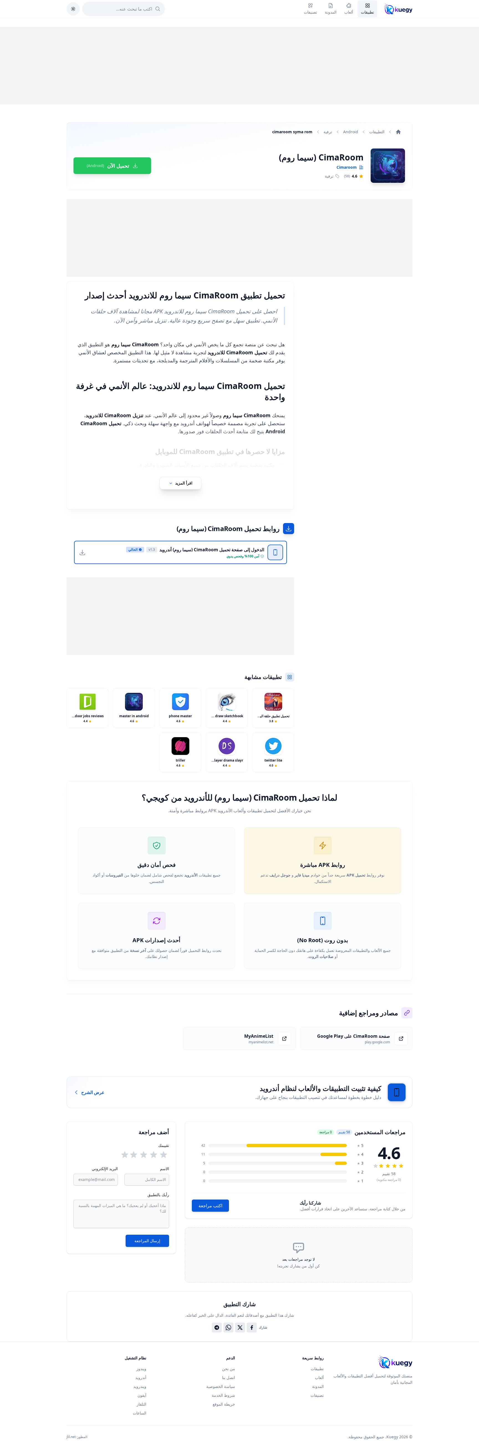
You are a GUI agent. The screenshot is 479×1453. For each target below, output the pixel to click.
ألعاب (319, 1377)
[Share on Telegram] (217, 1327)
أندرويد (140, 1377)
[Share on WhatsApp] (228, 1327)
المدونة (318, 1386)
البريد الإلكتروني (105, 1168)
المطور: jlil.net (77, 1437)
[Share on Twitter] (240, 1327)
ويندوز (141, 1368)
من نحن (228, 1368)
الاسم (164, 1168)
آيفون (141, 1395)
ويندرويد (139, 1386)
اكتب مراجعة (210, 1206)
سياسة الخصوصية (220, 1386)
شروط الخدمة (223, 1395)
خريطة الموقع (224, 1404)
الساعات (139, 1413)
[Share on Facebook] (252, 1327)
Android (350, 131)
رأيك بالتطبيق (158, 1194)
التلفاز (141, 1404)
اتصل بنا (228, 1377)
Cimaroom (347, 167)
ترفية (327, 131)
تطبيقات (317, 1368)
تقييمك (163, 1145)
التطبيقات (376, 131)
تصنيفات (317, 1395)
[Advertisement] (239, 65)
